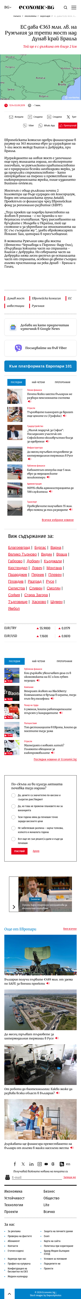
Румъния (38, 306)
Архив (36, 851)
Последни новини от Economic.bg (55, 759)
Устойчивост (14, 1198)
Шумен (56, 602)
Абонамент (14, 1241)
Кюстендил (18, 568)
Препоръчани (62, 382)
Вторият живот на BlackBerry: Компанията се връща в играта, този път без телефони (50, 694)
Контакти (13, 1246)
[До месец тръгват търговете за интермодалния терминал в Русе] (14, 453)
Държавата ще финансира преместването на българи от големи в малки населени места (38, 1146)
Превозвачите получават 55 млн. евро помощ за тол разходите (50, 508)
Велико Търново (22, 554)
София (14, 595)
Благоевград (19, 547)
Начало (17, 15)
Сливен (35, 588)
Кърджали (53, 561)
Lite (46, 1205)
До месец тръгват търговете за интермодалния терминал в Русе (50, 453)
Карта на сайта (52, 1241)
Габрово (15, 561)
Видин (46, 554)
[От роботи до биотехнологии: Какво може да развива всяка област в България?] (40, 1064)
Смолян (53, 588)
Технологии (13, 1205)
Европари (45, 15)
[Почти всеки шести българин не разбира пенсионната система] (14, 396)
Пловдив (16, 581)
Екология (35, 899)
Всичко (49, 1212)
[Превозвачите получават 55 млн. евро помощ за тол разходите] (14, 508)
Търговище (18, 602)
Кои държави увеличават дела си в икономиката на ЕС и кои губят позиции (47, 676)
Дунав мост (15, 298)
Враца (61, 554)
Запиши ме (69, 1177)
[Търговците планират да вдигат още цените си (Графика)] (14, 414)
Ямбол (14, 608)
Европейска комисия (46, 298)
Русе (50, 581)
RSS (68, 1164)
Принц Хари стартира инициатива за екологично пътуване (44, 906)
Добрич (33, 561)
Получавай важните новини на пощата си (40, 1171)
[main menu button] (74, 7)
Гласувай (19, 851)
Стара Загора (36, 595)
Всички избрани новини (58, 519)
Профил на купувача (19, 1263)
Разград (35, 581)
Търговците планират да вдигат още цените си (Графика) (50, 414)
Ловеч (37, 568)
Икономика (30, 15)
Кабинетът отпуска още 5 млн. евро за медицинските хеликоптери (49, 473)
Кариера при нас (17, 1258)
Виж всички (70, 929)
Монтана (54, 568)
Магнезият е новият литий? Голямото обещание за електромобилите (44, 749)
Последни (16, 382)
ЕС (70, 298)
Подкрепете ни (52, 1263)
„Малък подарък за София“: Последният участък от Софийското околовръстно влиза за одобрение (50, 435)
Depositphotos (54, 1295)
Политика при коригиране (58, 1246)
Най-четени (38, 382)
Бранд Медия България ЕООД (56, 1252)
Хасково (39, 602)
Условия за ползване (55, 1258)
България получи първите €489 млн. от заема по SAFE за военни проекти (38, 981)
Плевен (55, 575)
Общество (52, 1198)
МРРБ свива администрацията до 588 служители (50, 489)
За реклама (14, 1231)
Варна (55, 547)
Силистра (16, 588)
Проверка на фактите (20, 1236)
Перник (37, 575)
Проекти (11, 1212)
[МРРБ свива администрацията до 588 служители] (14, 490)
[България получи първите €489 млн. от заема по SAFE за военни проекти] (40, 955)
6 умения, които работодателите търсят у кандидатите (48, 711)
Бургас (40, 547)
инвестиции (15, 306)
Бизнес (49, 1191)
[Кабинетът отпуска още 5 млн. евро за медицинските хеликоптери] (14, 472)
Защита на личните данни (58, 1231)
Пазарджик (17, 575)
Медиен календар (18, 1276)
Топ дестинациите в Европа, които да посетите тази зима (50, 729)
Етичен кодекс (16, 1250)
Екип (46, 1236)
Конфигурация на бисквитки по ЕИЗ (18, 1270)
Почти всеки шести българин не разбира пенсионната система (49, 395)
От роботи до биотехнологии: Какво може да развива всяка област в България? (38, 1091)
